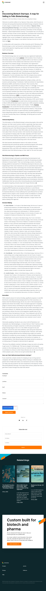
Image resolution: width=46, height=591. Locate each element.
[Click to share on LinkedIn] (23, 420)
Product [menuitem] (4, 566)
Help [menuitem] (3, 574)
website (22, 58)
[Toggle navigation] (44, 2)
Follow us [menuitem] (25, 570)
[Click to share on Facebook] (26, 420)
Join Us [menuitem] (24, 566)
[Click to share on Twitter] (19, 420)
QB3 (17, 95)
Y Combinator (14, 101)
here (9, 41)
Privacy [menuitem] (4, 570)
